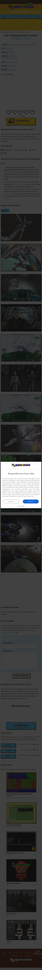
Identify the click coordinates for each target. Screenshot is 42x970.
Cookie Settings (21, 496)
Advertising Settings (23, 494)
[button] (21, 506)
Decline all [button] (11, 501)
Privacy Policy (30, 496)
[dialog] (21, 485)
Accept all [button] (31, 501)
